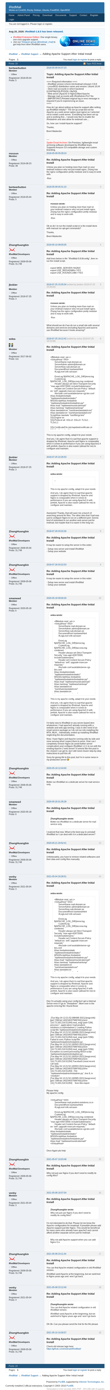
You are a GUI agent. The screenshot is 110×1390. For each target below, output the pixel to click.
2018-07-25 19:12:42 (56, 338)
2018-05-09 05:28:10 (56, 153)
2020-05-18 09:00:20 (56, 598)
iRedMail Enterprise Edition (26, 37)
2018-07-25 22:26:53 (56, 457)
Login (11, 19)
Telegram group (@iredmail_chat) (37, 42)
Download (47, 15)
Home (11, 15)
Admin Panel (24, 15)
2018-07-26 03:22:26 (56, 531)
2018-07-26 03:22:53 (56, 564)
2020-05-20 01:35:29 (56, 801)
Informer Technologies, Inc (91, 1382)
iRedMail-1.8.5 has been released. (44, 31)
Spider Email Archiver (57, 142)
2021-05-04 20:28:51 (56, 876)
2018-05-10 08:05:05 (56, 245)
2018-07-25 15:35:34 (56, 284)
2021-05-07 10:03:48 (56, 1159)
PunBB (61, 1382)
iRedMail (15, 7)
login (75, 59)
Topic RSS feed (93, 63)
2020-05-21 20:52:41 (56, 843)
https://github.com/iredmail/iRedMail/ (64, 1349)
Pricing (36, 15)
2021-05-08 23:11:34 (56, 1254)
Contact (83, 15)
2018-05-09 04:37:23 (56, 68)
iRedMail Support (29, 54)
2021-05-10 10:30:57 (56, 1332)
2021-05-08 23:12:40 (56, 1287)
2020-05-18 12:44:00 (56, 768)
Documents (60, 15)
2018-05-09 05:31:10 (56, 187)
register (83, 59)
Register (94, 15)
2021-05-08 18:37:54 (56, 1193)
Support (73, 15)
